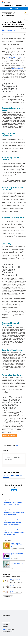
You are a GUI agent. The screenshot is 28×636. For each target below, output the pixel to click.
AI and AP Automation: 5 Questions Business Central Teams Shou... (13, 503)
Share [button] (20, 34)
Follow (14, 490)
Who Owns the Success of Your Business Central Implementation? (14, 513)
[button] (25, 6)
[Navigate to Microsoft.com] (6, 2)
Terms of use (5, 624)
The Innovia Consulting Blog (8, 13)
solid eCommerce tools (17, 68)
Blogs (15, 12)
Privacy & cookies (6, 622)
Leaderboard (7, 596)
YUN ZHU (12, 591)
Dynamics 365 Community (13, 6)
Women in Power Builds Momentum (17, 554)
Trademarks (5, 626)
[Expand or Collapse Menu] (2, 5)
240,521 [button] (18, 585)
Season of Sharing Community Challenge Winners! (16, 544)
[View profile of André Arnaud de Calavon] (7, 581)
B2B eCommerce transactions (16, 57)
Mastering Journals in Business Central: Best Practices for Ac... (14, 533)
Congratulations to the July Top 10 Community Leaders (17, 563)
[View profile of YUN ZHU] (7, 592)
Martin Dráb (13, 586)
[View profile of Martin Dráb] (7, 587)
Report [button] (24, 34)
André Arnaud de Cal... (15, 579)
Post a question (14, 8)
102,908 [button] (17, 591)
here (17, 445)
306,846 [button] (12, 580)
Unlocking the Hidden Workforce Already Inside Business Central (12, 523)
